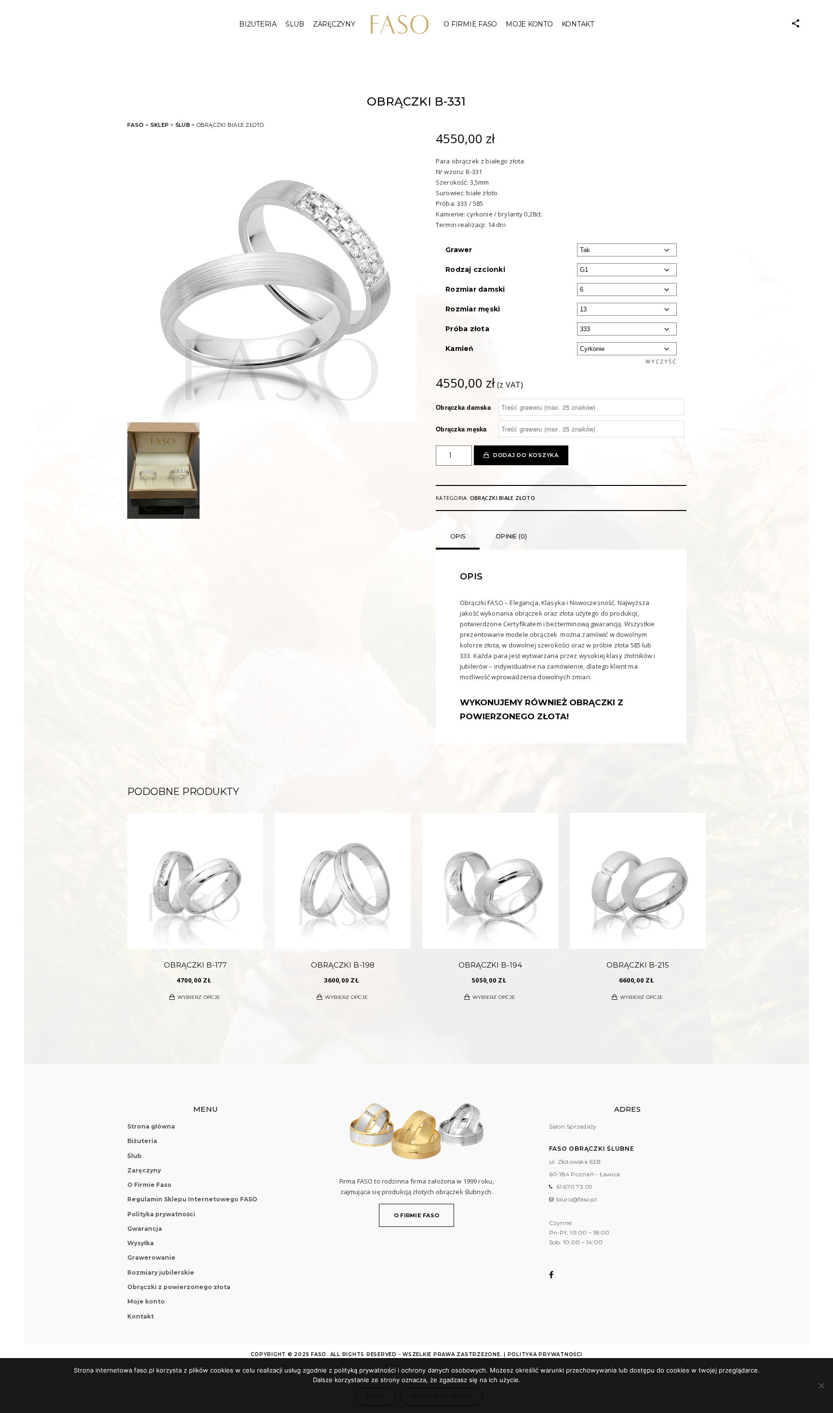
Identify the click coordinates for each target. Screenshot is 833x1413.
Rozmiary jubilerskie (160, 1272)
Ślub (182, 124)
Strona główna (151, 1126)
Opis (457, 536)
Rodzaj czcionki (475, 269)
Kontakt (578, 24)
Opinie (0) (511, 536)
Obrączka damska (463, 407)
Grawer (458, 249)
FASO (135, 124)
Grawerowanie (151, 1257)
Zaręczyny (334, 24)
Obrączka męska (461, 429)
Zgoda (375, 1396)
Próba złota (467, 328)
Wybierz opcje (198, 997)
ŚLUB (294, 24)
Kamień (459, 348)
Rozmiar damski (475, 289)
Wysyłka (140, 1243)
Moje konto (529, 24)
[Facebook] (557, 1274)
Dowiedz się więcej (441, 1396)
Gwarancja (144, 1228)
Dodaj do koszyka (526, 455)
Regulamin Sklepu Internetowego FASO (192, 1199)
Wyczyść (661, 361)
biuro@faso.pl (576, 1199)
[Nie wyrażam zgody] (821, 1385)
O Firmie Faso (470, 24)
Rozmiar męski (472, 309)
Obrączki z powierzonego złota (178, 1287)
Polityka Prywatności (545, 1354)
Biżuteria (258, 24)
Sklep (159, 124)
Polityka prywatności (161, 1214)
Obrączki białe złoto (502, 497)
